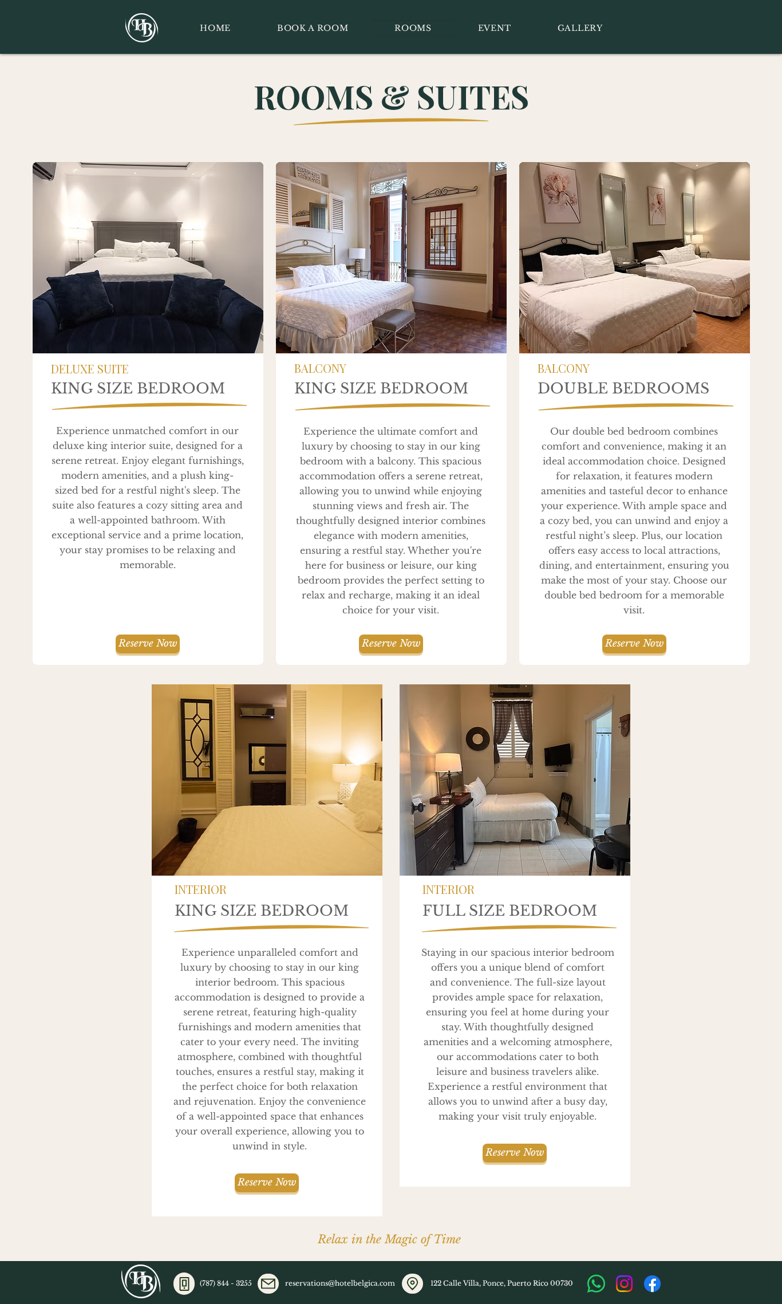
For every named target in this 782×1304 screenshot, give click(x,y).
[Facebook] (652, 1284)
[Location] (412, 1284)
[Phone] (184, 1284)
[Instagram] (624, 1284)
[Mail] (268, 1284)
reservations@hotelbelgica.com (340, 1283)
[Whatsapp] (596, 1284)
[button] (148, 257)
